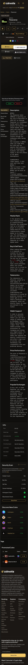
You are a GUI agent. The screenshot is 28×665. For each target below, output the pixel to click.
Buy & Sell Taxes (3, 117)
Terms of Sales (21, 613)
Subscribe (14, 655)
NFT (11, 604)
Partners (12, 617)
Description (4, 110)
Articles (12, 601)
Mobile (12, 620)
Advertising (22, 616)
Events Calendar (12, 609)
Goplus (20, 468)
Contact (21, 619)
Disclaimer (22, 601)
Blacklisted (4, 632)
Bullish (9, 103)
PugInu (9, 517)
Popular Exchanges (4, 135)
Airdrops (12, 613)
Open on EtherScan (10, 37)
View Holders (20, 37)
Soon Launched (4, 628)
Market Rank (4, 113)
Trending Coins (3, 613)
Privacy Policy (21, 609)
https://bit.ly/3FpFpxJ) (18, 181)
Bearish (18, 103)
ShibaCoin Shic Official (13, 561)
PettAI (9, 522)
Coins (7, 12)
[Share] (22, 28)
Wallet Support (3, 125)
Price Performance (4, 130)
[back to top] (23, 662)
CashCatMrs (11, 556)
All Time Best (3, 620)
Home (2, 12)
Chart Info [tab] (8, 58)
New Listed (4, 617)
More (7, 471)
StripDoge (10, 528)
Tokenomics (4, 121)
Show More (14, 500)
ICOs (11, 606)
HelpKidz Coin (11, 533)
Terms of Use (21, 604)
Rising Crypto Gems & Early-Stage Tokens (3, 606)
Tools (11, 615)
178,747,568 (14, 7)
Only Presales (3, 624)
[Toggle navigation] (23, 3)
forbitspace (11, 512)
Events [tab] (18, 58)
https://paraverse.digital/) (19, 204)
